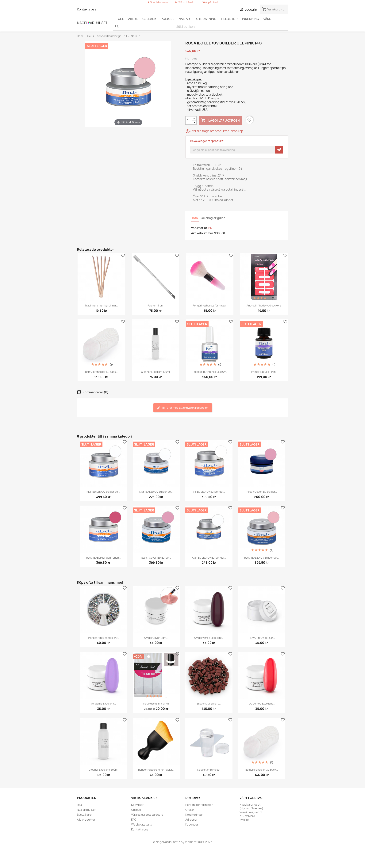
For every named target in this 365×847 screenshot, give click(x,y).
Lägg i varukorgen (220, 120)
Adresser (191, 819)
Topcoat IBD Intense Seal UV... (209, 372)
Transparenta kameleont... (103, 638)
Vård (267, 19)
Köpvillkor (137, 805)
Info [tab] (195, 218)
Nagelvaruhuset (166, 842)
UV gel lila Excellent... (103, 703)
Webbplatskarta (141, 824)
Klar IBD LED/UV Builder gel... (103, 491)
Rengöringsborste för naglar (210, 305)
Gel (121, 19)
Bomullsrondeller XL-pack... (101, 372)
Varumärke (199, 228)
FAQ (133, 819)
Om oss (136, 809)
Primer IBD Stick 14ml (263, 372)
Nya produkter (86, 809)
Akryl (133, 19)
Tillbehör (229, 19)
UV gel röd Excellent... (262, 703)
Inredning (250, 19)
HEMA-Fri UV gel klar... (262, 638)
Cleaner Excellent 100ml (155, 372)
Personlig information (199, 805)
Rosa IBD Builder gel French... (103, 557)
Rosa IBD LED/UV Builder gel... (261, 557)
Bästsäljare (84, 814)
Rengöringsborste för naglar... (156, 769)
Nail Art (185, 19)
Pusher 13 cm (155, 305)
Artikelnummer (202, 233)
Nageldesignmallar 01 (156, 703)
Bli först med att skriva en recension (185, 407)
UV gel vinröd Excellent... (208, 638)
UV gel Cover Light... (156, 638)
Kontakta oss (86, 9)
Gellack (149, 19)
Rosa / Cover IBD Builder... (262, 491)
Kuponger (191, 824)
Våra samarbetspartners (147, 814)
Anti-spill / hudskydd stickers (264, 305)
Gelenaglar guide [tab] (213, 218)
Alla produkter (86, 819)
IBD (210, 228)
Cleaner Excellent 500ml (103, 769)
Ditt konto (192, 798)
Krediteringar (194, 814)
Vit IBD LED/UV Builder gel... (209, 491)
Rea (79, 805)
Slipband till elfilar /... (209, 703)
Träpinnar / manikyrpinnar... (101, 305)
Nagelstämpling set (208, 769)
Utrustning (206, 19)
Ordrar (189, 809)
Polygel (167, 19)
